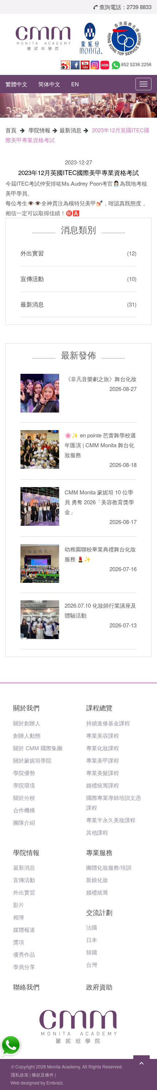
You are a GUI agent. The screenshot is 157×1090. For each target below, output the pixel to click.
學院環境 (24, 785)
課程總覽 (99, 707)
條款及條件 (43, 1074)
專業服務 (99, 852)
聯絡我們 (26, 986)
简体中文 (49, 84)
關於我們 (26, 707)
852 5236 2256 (136, 64)
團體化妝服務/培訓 (108, 867)
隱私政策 (19, 1074)
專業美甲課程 (102, 760)
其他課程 (97, 832)
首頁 (10, 130)
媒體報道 (24, 929)
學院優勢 (24, 772)
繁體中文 (16, 84)
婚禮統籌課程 (102, 785)
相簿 (18, 917)
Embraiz (54, 1082)
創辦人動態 (27, 735)
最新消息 (70, 130)
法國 (91, 927)
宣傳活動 (32, 278)
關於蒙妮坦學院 (32, 760)
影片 (18, 904)
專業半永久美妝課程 (110, 820)
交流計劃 (99, 912)
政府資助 (99, 986)
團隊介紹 (24, 822)
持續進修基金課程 (108, 723)
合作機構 (24, 810)
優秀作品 (24, 954)
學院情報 (39, 130)
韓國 (91, 952)
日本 (91, 939)
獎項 (18, 942)
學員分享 (24, 967)
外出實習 (32, 253)
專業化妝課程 (102, 748)
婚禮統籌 (97, 892)
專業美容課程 (102, 735)
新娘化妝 (97, 880)
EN (75, 84)
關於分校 (24, 797)
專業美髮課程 (102, 772)
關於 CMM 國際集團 (37, 748)
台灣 (91, 964)
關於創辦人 (27, 723)
